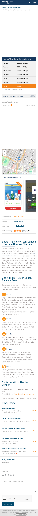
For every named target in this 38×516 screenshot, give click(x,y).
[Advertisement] (19, 36)
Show (32, 96)
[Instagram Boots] (20, 226)
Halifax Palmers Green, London (11, 418)
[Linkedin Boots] (22, 226)
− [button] (4, 154)
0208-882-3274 (19, 216)
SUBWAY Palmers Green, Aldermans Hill (14, 449)
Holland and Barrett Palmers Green (12, 438)
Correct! (8, 105)
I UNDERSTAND (21, 514)
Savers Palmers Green (8, 408)
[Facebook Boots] (15, 226)
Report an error (31, 105)
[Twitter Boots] (17, 226)
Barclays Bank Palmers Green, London (13, 428)
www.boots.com (19, 221)
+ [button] (4, 151)
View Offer (13, 208)
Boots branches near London (24, 394)
